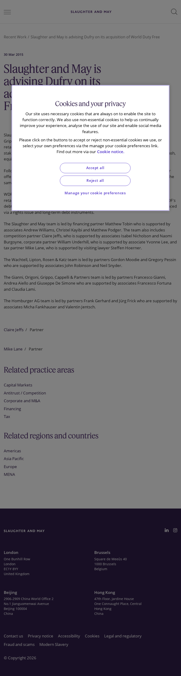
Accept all (95, 168)
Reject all (95, 180)
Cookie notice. (110, 152)
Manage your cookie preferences (95, 193)
